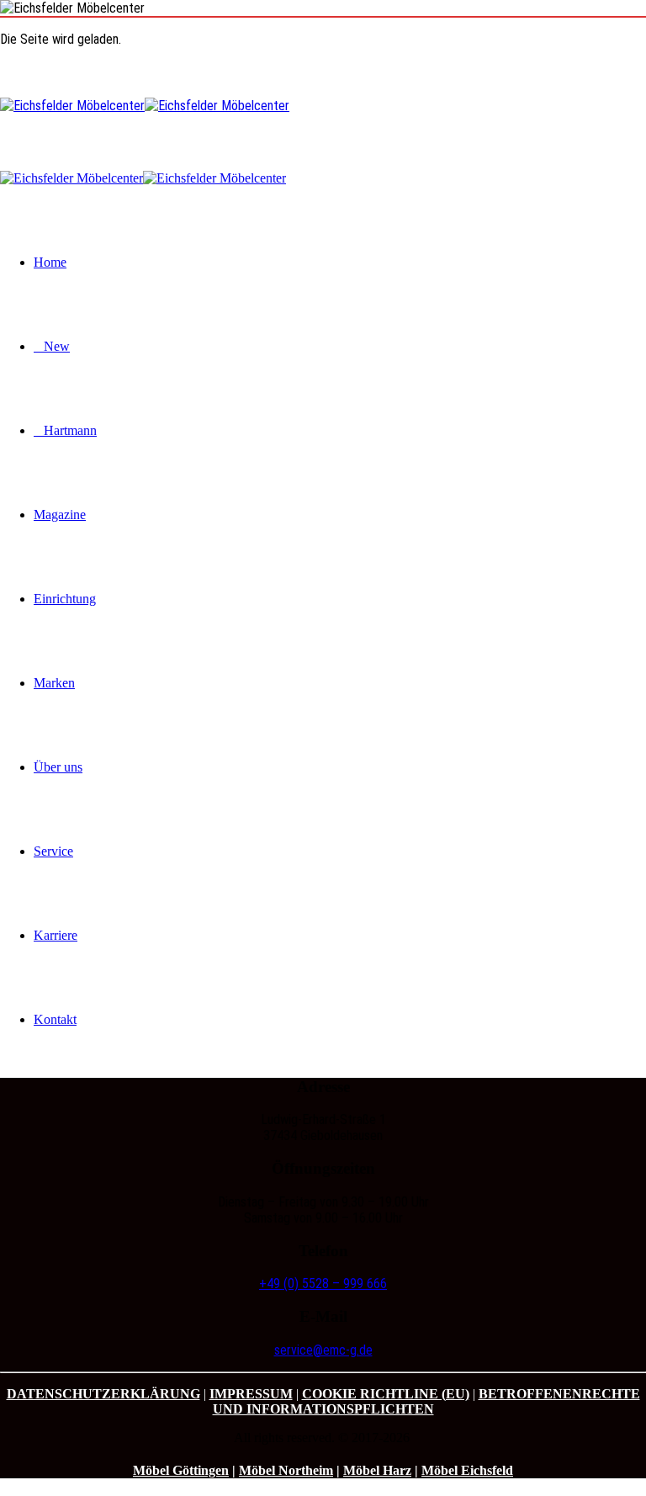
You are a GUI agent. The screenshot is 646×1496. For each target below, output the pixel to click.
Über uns (58, 767)
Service (53, 851)
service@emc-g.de (323, 1350)
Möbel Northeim (286, 1470)
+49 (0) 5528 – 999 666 (323, 1284)
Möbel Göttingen (181, 1470)
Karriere (55, 935)
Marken (54, 683)
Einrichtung (65, 599)
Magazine (60, 514)
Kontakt (55, 1019)
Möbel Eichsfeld (467, 1470)
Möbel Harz (377, 1470)
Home (50, 262)
